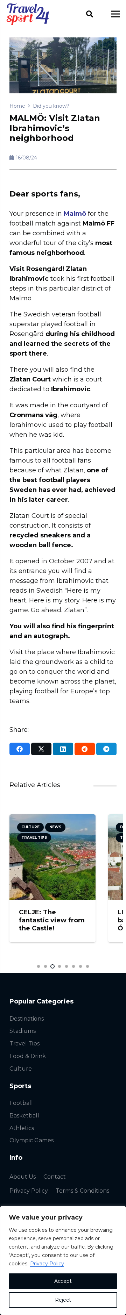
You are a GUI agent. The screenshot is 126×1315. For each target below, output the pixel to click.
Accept (63, 1281)
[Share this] (19, 749)
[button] (89, 14)
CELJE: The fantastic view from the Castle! (52, 920)
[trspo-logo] (28, 14)
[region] (63, 1260)
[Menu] (115, 14)
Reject (63, 1300)
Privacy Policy (47, 1263)
